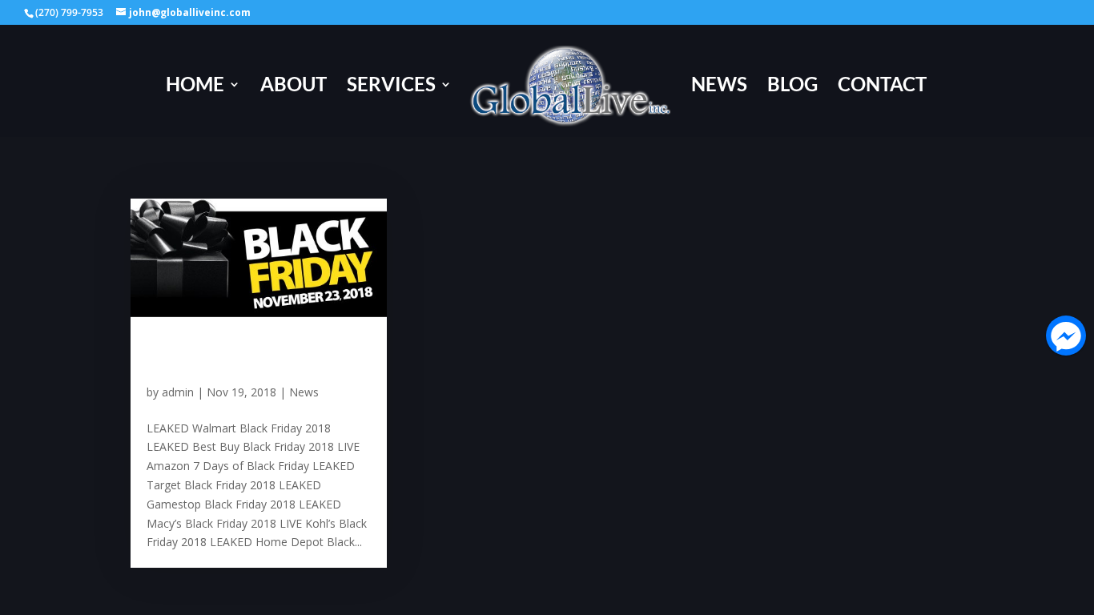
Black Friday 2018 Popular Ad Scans (229, 354)
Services (391, 86)
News (719, 86)
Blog (792, 86)
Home (195, 86)
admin (178, 392)
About (293, 86)
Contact (882, 86)
